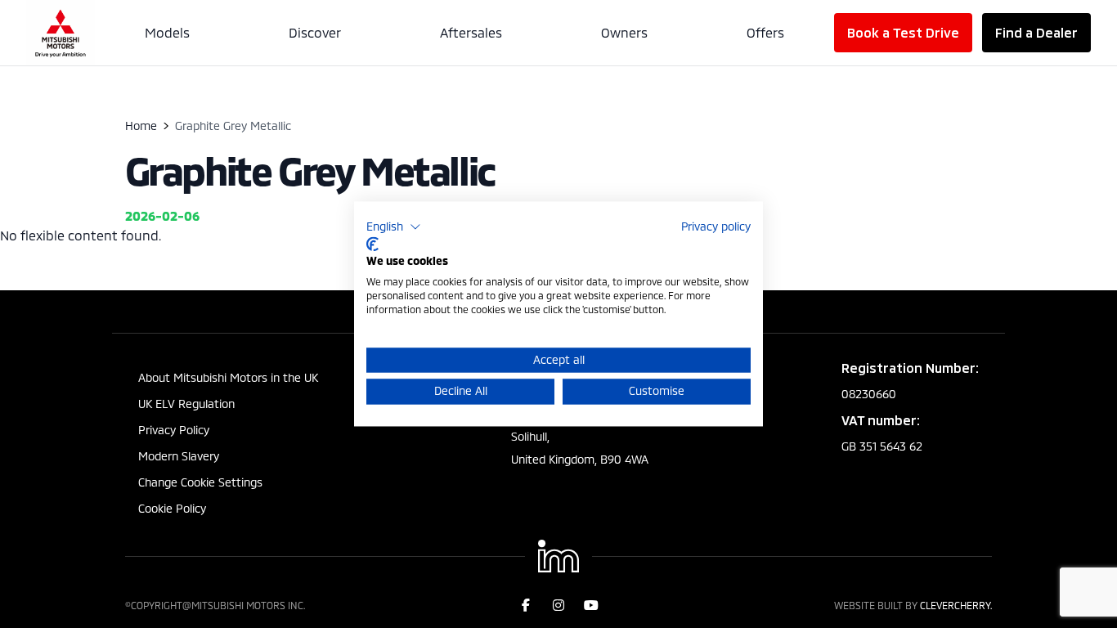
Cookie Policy (172, 508)
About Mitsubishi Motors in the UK (228, 377)
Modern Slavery (178, 456)
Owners (624, 32)
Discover (315, 32)
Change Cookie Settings (200, 482)
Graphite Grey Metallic (310, 170)
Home (141, 125)
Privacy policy (716, 226)
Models (167, 32)
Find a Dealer (1036, 32)
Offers (765, 32)
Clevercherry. (956, 605)
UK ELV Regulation (186, 403)
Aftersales (471, 32)
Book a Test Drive (903, 32)
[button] (393, 226)
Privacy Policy (173, 430)
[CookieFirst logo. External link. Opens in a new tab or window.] (372, 243)
